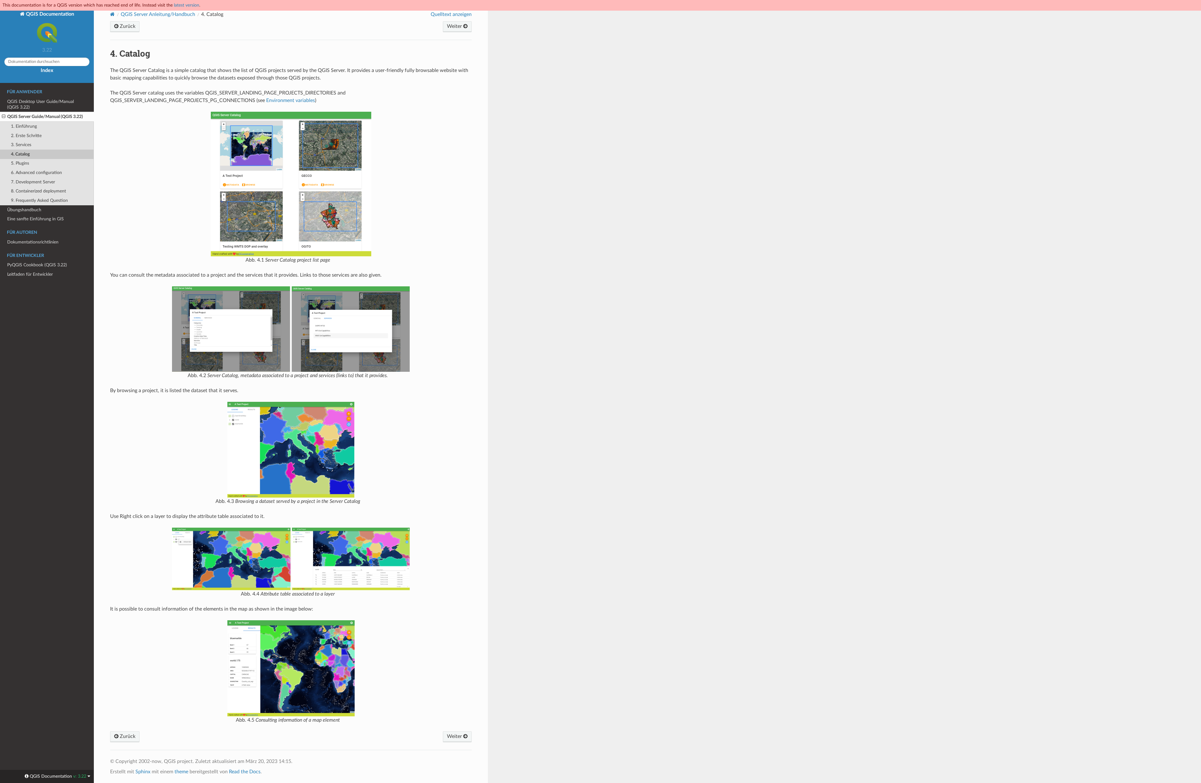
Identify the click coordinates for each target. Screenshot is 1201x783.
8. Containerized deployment (38, 191)
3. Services (21, 144)
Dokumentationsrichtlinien (32, 242)
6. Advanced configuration (36, 172)
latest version (186, 5)
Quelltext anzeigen (451, 14)
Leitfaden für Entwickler (30, 274)
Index (47, 70)
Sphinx (142, 771)
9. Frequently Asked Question (39, 200)
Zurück (127, 26)
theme (181, 771)
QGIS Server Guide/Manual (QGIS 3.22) (45, 116)
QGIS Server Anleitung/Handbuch (158, 14)
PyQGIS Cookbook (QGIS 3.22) (37, 265)
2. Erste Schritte (26, 135)
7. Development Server (33, 182)
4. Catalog (20, 154)
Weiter (455, 26)
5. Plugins (20, 163)
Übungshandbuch (24, 209)
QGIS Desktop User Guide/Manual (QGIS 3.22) (40, 104)
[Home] (112, 14)
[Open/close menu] (3, 117)
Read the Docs (245, 771)
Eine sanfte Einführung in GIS (35, 219)
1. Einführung (24, 126)
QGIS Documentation (49, 14)
